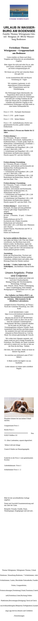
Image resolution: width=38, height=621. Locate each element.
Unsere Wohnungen (19, 19)
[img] (19, 11)
